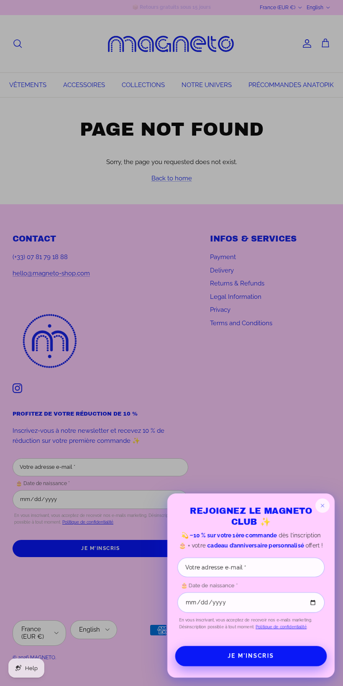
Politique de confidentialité (281, 626)
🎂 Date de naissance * (209, 585)
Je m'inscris (251, 656)
